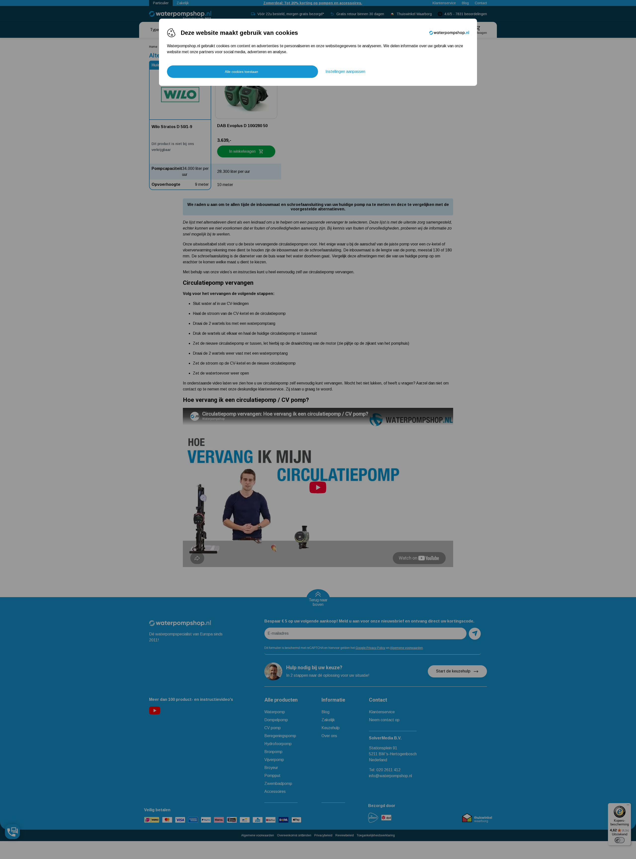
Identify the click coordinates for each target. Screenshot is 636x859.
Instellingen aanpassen (345, 71)
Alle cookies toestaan (241, 72)
